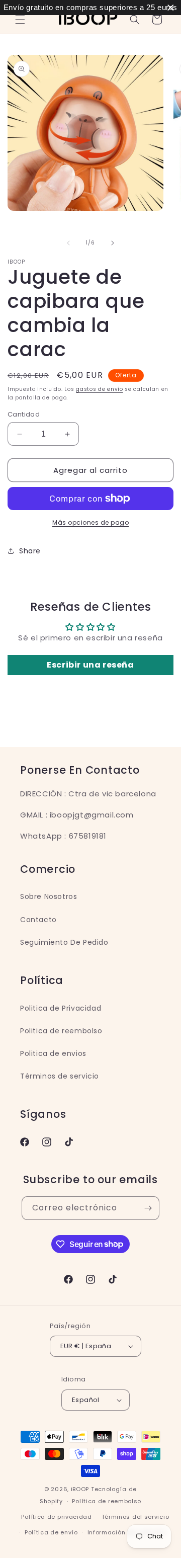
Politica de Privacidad (60, 1008)
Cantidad (24, 414)
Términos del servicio (135, 1517)
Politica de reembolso (61, 1031)
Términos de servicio (59, 1076)
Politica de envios (53, 1053)
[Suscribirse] (148, 1208)
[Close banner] (170, 8)
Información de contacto (126, 1532)
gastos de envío (99, 389)
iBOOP (81, 1489)
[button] (20, 20)
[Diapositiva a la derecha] (113, 243)
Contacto (38, 920)
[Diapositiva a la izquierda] (68, 243)
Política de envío (51, 1532)
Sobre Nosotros (48, 896)
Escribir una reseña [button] (90, 665)
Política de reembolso (106, 1501)
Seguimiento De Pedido (64, 942)
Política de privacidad (56, 1517)
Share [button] (30, 551)
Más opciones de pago (90, 522)
